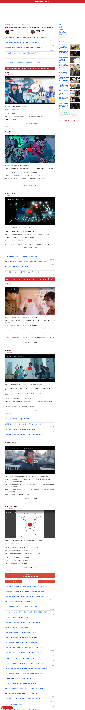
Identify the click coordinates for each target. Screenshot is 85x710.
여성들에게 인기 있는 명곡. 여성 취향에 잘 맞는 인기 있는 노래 (29, 430)
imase (8, 195)
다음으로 (46, 581)
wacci (8, 285)
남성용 (16, 24)
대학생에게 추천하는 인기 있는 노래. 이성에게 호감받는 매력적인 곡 (22, 642)
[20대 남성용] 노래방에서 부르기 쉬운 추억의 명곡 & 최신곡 (29, 659)
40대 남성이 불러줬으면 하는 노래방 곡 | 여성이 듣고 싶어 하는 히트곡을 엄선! (29, 664)
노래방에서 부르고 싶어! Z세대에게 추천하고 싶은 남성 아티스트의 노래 (29, 273)
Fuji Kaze (9, 352)
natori (8, 133)
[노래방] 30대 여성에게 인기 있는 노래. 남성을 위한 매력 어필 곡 (21, 637)
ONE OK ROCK (10, 508)
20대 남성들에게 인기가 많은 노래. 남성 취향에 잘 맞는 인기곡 (20, 53)
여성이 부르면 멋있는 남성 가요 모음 (29, 705)
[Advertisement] (42, 13)
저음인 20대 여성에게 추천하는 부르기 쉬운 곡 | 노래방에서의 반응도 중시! (29, 690)
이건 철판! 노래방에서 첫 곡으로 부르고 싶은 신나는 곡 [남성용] (29, 695)
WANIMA (9, 74)
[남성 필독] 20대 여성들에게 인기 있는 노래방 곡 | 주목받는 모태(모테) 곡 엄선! (29, 44)
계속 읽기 (30, 575)
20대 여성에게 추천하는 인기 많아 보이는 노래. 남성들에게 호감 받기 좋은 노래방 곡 (29, 263)
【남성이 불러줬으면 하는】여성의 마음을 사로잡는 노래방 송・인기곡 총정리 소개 (29, 39)
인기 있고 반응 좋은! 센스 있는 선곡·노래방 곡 (29, 268)
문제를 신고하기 (8, 126)
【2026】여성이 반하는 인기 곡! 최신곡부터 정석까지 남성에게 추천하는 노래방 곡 (29, 669)
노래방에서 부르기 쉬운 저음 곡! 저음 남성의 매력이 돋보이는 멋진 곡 (29, 700)
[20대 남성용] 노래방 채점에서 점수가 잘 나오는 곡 (29, 680)
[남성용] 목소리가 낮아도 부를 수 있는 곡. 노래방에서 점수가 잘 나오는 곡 (29, 425)
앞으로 (13, 581)
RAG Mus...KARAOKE (9, 24)
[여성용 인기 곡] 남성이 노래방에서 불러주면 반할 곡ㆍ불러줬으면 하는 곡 (29, 435)
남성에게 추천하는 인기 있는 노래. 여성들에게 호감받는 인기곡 (29, 258)
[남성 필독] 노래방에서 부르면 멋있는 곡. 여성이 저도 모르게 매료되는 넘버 (29, 49)
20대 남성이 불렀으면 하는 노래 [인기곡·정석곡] (17, 419)
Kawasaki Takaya (10, 444)
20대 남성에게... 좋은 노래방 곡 (24, 24)
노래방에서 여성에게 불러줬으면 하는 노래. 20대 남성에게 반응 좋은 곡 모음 (29, 674)
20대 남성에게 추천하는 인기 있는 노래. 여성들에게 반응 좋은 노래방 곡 (24, 62)
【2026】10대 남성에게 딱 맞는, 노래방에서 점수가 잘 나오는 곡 (29, 685)
